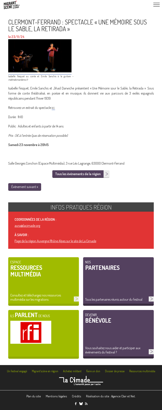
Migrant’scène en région (45, 371)
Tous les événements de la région (78, 174)
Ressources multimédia (142, 371)
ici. (53, 108)
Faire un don (93, 371)
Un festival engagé (17, 371)
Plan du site (33, 396)
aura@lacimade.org (27, 225)
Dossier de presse (114, 371)
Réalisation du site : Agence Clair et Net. (111, 396)
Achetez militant (72, 371)
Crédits (76, 396)
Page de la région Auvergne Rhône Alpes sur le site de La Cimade (55, 241)
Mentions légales (56, 396)
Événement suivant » (24, 187)
